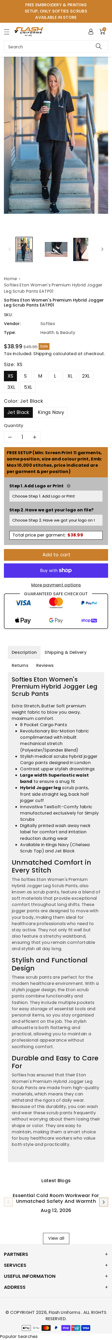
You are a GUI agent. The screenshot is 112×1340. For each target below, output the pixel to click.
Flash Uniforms (65, 1312)
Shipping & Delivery (65, 652)
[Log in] (91, 31)
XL (70, 376)
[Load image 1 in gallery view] (24, 249)
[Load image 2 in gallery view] (56, 249)
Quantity (13, 426)
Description (24, 652)
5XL (28, 387)
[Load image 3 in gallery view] (81, 249)
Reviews (45, 665)
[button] (9, 31)
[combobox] (56, 46)
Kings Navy (51, 412)
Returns (20, 665)
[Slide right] (102, 249)
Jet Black (18, 412)
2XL (86, 376)
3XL (11, 387)
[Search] (99, 46)
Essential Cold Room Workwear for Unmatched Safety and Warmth (56, 1198)
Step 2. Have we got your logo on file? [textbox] (51, 510)
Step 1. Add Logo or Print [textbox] (56, 486)
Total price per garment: (48, 535)
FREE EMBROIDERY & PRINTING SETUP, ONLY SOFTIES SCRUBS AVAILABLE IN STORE (56, 11)
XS (11, 376)
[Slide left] (9, 249)
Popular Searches (19, 1336)
